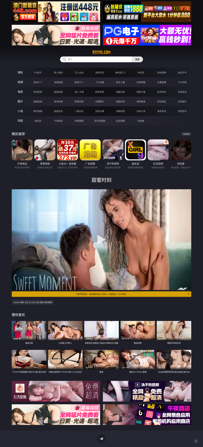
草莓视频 (79, 120)
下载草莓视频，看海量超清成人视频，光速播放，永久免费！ (101, 294)
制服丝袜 (120, 91)
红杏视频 (120, 120)
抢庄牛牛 (182, 72)
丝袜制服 (141, 82)
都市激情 (37, 111)
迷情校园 (120, 111)
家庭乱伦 (58, 111)
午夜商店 (58, 120)
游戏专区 (99, 72)
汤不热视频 (99, 120)
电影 (20, 92)
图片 (20, 101)
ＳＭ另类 (182, 82)
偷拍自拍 (58, 91)
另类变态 (182, 91)
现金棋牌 (161, 72)
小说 (20, 111)
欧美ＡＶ (79, 82)
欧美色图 (79, 101)
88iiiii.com (101, 52)
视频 (20, 82)
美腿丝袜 (120, 101)
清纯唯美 (141, 101)
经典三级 (141, 91)
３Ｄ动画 (99, 82)
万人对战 (79, 72)
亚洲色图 (58, 101)
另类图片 (182, 101)
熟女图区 (161, 101)
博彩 (20, 72)
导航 (20, 121)
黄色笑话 (161, 111)
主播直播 (161, 82)
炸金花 (141, 72)
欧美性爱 (99, 91)
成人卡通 (79, 91)
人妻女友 (79, 111)
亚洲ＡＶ (37, 82)
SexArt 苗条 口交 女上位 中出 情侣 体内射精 (33, 302)
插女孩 (38, 120)
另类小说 (141, 111)
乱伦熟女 (161, 91)
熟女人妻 (120, 82)
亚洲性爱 (37, 91)
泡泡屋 (141, 120)
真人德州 (58, 72)
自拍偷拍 (58, 82)
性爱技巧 (182, 111)
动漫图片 (99, 101)
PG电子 (38, 72)
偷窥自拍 (37, 101)
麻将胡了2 (120, 72)
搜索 (137, 59)
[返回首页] (196, 441)
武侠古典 (99, 111)
